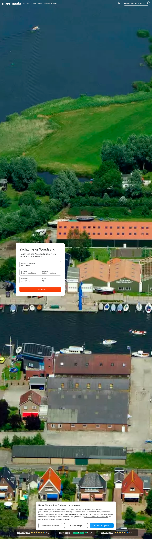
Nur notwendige (76, 525)
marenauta (11, 3)
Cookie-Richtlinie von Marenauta (96, 516)
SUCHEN (41, 289)
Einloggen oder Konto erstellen (135, 3)
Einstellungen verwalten (50, 525)
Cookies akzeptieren (101, 525)
